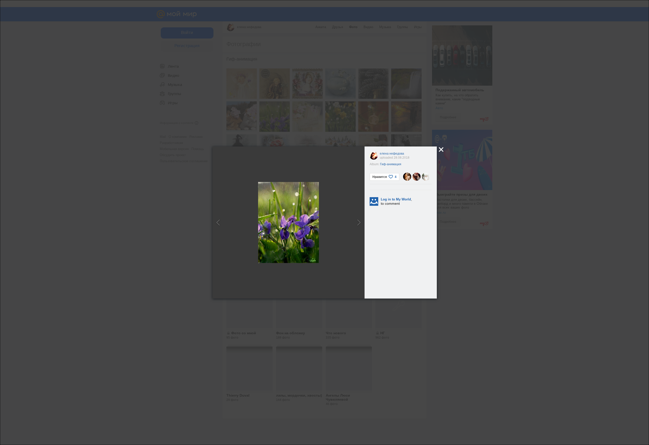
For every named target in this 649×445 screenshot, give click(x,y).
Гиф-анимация (390, 164)
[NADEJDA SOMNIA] (407, 177)
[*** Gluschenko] (426, 177)
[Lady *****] (416, 177)
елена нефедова (392, 153)
